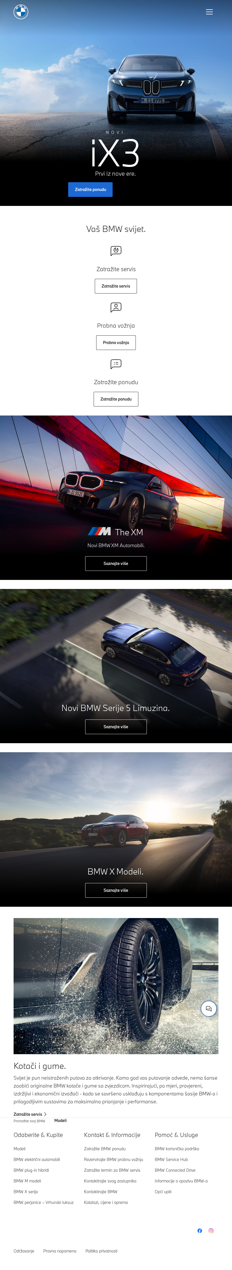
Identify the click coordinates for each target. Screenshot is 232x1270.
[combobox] (208, 1008)
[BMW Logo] (21, 12)
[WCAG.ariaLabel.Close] (191, 981)
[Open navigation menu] (209, 12)
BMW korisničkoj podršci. (139, 1002)
